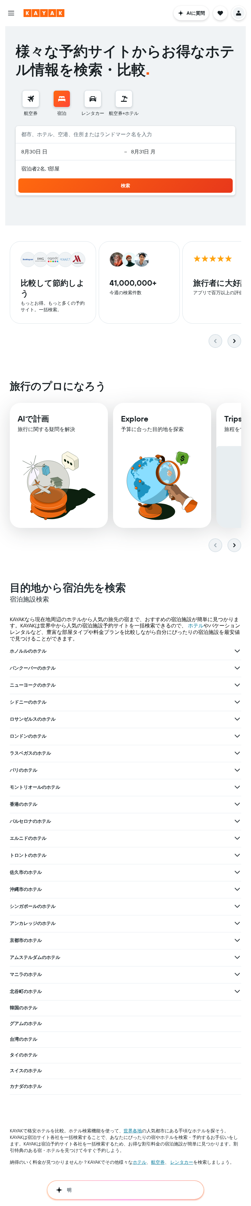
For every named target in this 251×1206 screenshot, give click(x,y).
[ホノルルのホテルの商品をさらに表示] (237, 651)
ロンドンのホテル (28, 736)
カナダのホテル (26, 1086)
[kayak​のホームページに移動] (44, 13)
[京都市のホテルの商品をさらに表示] (237, 940)
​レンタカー (181, 1162)
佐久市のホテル (26, 872)
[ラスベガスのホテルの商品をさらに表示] (237, 753)
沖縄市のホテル (26, 889)
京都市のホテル (26, 940)
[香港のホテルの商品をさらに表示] (237, 804)
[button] (11, 13)
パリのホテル (23, 770)
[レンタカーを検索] (92, 98)
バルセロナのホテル (30, 821)
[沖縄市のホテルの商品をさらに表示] (237, 889)
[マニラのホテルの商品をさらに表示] (237, 974)
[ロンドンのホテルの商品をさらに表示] (237, 736)
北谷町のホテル (26, 991)
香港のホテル (23, 804)
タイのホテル (23, 1055)
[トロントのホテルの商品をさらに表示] (237, 855)
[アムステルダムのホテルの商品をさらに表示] (237, 957)
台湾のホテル (23, 1039)
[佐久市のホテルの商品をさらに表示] (237, 872)
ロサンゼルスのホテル (33, 719)
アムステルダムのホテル (35, 957)
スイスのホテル (26, 1070)
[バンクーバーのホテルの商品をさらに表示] (237, 668)
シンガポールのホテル (33, 906)
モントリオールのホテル (35, 787)
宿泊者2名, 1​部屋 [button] (40, 168)
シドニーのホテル (28, 702)
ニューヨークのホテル (33, 685)
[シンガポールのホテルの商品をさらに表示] (237, 906)
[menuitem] (30, 103)
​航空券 (158, 1162)
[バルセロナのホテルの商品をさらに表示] (237, 821)
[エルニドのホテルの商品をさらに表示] (237, 838)
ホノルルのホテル (28, 651)
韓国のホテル (23, 1008)
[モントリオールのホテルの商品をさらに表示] (237, 787)
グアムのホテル (26, 1023)
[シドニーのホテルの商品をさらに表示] (237, 702)
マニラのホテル (26, 974)
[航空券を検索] (30, 98)
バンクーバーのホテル (33, 668)
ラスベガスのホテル (30, 753)
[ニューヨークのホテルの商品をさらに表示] (237, 685)
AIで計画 (33, 418)
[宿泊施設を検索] (61, 98)
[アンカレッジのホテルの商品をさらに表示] (237, 923)
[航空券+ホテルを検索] (123, 98)
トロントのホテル (28, 855)
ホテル (196, 625)
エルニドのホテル (28, 838)
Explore (134, 418)
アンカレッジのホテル (33, 923)
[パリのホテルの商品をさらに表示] (237, 770)
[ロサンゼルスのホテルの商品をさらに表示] (237, 719)
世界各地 (133, 1131)
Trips (233, 418)
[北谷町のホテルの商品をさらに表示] (237, 991)
